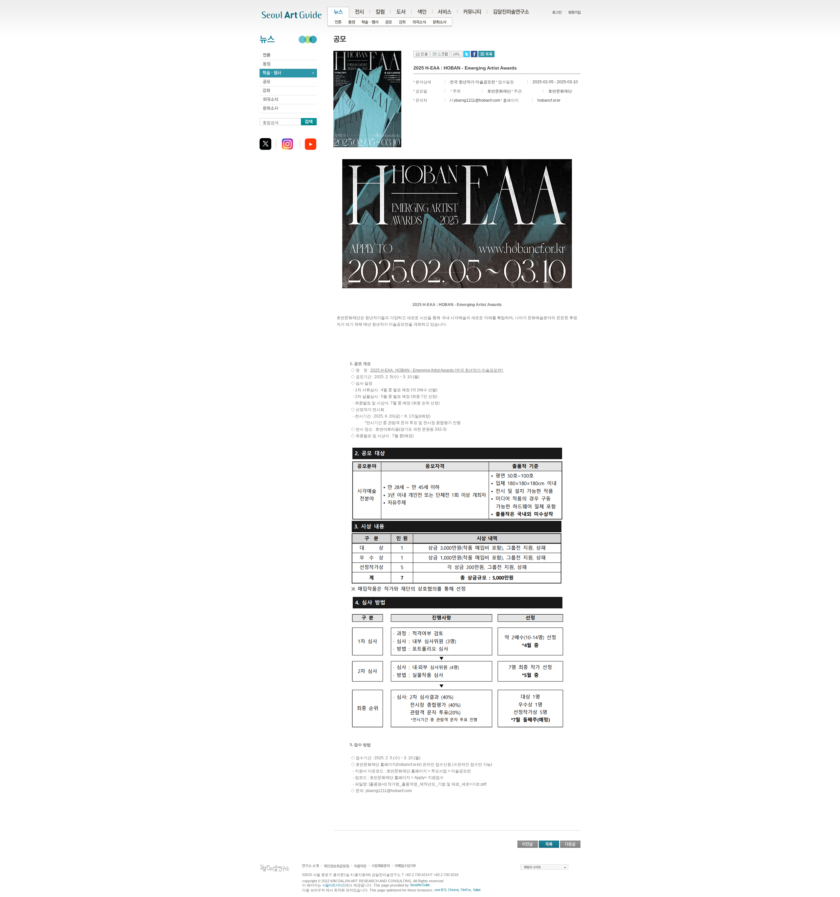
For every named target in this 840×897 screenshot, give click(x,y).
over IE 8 (440, 890)
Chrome (453, 890)
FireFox (466, 890)
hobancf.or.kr (548, 100)
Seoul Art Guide (420, 885)
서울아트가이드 (333, 885)
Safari (476, 890)
